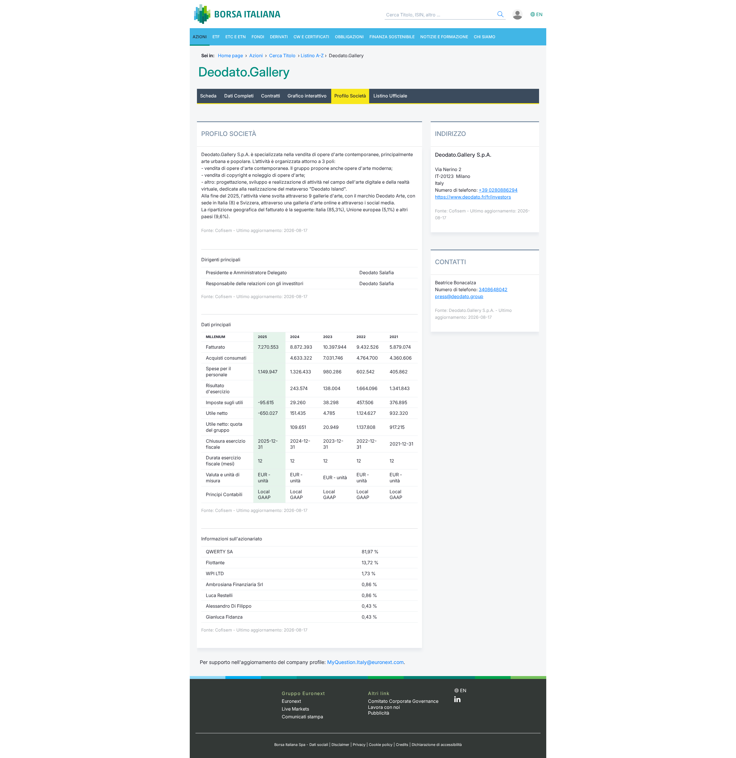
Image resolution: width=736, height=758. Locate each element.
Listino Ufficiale (390, 96)
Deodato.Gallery (244, 72)
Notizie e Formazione (444, 36)
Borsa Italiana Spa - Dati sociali (301, 744)
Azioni (200, 36)
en (539, 14)
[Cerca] (500, 15)
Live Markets (295, 709)
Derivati (279, 36)
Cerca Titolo (282, 55)
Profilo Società (350, 96)
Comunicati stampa (302, 716)
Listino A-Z (312, 55)
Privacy (359, 744)
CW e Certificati (311, 36)
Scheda (208, 96)
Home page (230, 55)
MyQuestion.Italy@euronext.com (365, 662)
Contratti (270, 96)
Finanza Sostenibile (392, 36)
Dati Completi (239, 96)
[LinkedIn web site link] (457, 700)
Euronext (291, 701)
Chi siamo (484, 36)
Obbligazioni (349, 36)
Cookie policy (380, 744)
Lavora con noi (384, 707)
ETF (216, 36)
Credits (402, 744)
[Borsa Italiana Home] (237, 14)
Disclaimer (340, 744)
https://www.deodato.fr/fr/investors (473, 197)
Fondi (258, 36)
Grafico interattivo (307, 96)
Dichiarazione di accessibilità (437, 744)
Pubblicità (378, 713)
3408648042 (493, 289)
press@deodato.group (459, 296)
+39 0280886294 (498, 190)
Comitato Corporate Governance (403, 701)
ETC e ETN (235, 36)
